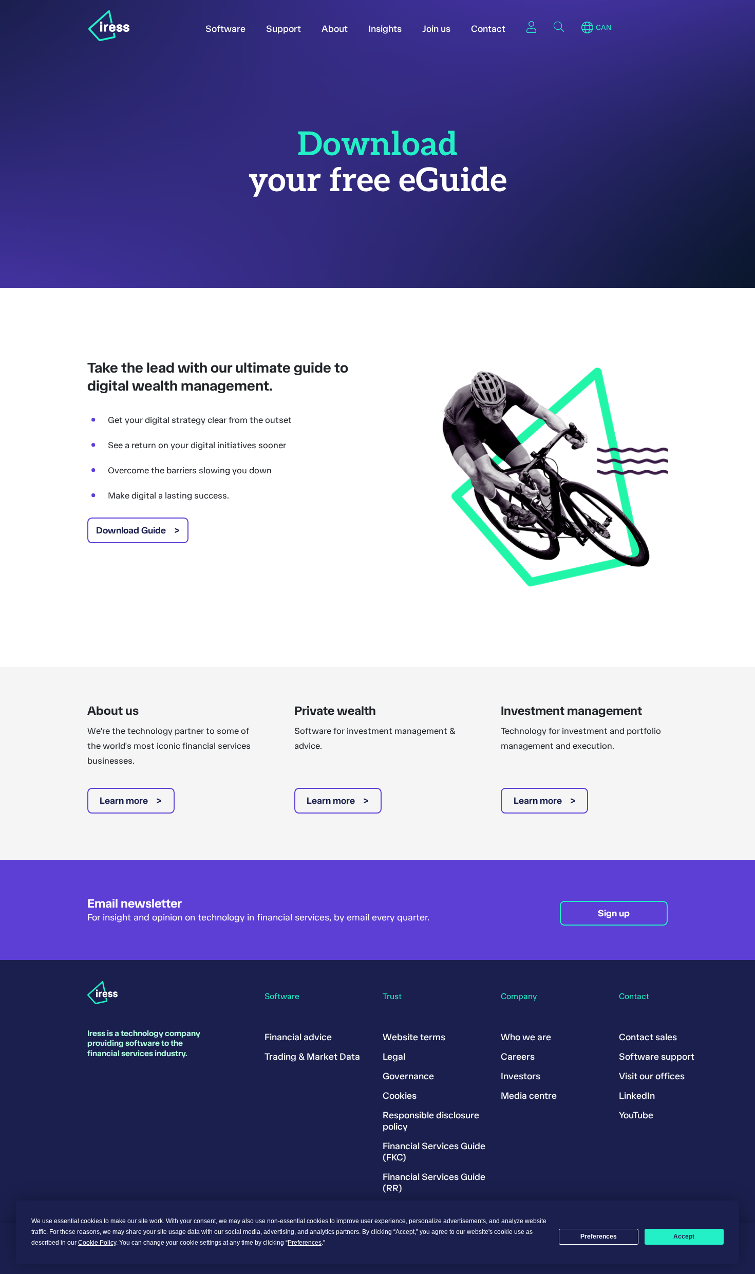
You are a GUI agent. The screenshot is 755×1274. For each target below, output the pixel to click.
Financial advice (298, 1037)
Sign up (614, 913)
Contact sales (648, 1037)
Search (559, 27)
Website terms (414, 1037)
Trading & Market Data (312, 1056)
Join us (436, 28)
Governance (408, 1076)
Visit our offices (652, 1076)
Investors (520, 1076)
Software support (656, 1056)
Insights (385, 28)
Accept (683, 1236)
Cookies (400, 1095)
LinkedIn (637, 1095)
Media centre (529, 1095)
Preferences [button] (305, 1242)
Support (283, 28)
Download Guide (131, 530)
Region (587, 28)
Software (225, 28)
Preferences (598, 1236)
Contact (488, 28)
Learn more (124, 800)
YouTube (636, 1115)
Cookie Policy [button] (97, 1242)
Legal (394, 1056)
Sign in (531, 27)
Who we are (526, 1037)
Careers (518, 1056)
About (335, 28)
